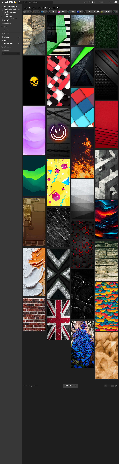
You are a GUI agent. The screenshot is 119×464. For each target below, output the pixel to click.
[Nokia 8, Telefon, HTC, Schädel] (34, 80)
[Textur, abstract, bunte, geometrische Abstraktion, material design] (82, 108)
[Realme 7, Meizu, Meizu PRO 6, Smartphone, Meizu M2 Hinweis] (34, 176)
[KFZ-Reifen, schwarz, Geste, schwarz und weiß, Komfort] (82, 294)
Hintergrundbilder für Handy (10, 10)
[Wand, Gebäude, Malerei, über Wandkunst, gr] (58, 35)
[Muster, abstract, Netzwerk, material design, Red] (58, 81)
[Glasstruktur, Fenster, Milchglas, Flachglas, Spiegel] (82, 30)
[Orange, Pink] (106, 124)
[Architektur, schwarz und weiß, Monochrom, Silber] (82, 199)
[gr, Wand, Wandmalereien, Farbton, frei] (106, 31)
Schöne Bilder (8, 16)
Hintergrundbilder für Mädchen (10, 20)
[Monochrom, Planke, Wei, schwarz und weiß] (58, 227)
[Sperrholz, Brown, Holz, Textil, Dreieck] (106, 355)
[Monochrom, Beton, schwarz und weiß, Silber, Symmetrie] (58, 274)
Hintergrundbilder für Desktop (10, 13)
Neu (5, 27)
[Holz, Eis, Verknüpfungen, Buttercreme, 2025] (34, 272)
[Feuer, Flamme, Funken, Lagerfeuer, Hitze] (82, 153)
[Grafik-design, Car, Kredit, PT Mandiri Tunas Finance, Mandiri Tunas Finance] (58, 182)
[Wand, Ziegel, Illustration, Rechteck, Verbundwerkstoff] (34, 314)
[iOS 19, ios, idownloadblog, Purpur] (34, 130)
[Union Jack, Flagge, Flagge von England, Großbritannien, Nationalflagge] (58, 320)
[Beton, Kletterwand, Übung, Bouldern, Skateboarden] (34, 35)
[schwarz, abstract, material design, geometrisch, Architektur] (82, 66)
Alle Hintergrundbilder (10, 6)
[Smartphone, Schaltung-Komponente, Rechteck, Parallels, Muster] (34, 222)
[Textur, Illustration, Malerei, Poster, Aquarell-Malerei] (106, 219)
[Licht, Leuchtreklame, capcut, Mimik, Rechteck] (58, 132)
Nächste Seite (69, 386)
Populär (6, 30)
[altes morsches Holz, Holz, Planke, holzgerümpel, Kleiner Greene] (106, 261)
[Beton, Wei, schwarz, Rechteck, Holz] (106, 174)
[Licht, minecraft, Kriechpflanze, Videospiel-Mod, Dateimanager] (82, 244)
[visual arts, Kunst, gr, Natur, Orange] (106, 306)
